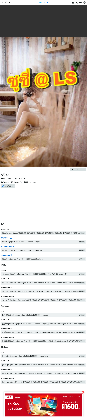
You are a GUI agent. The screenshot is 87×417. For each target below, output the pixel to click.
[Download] (72, 169)
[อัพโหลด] (73, 2)
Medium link (5, 255)
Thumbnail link (6, 246)
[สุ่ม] (2, 2)
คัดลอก (83, 233)
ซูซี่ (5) (5, 174)
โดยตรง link (5, 238)
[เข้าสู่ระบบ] (77, 2)
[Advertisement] (43, 21)
